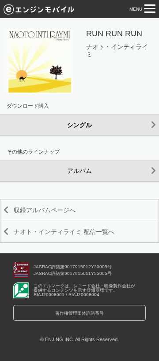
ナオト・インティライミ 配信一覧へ (64, 231)
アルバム (79, 170)
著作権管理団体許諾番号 (79, 313)
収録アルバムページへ (45, 210)
